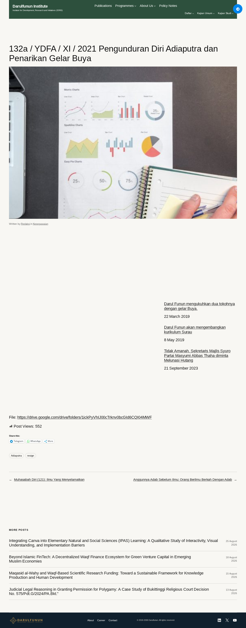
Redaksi (25, 223)
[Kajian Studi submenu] (232, 13)
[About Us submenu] (155, 6)
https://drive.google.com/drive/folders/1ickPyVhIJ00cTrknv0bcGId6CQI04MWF (84, 417)
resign (30, 455)
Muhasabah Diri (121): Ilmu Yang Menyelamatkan (49, 479)
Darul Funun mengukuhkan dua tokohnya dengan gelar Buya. (199, 306)
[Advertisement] (123, 263)
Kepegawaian (40, 223)
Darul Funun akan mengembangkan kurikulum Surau (195, 329)
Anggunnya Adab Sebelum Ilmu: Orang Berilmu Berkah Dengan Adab (182, 479)
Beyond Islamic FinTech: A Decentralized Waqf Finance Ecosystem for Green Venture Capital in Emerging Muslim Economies (100, 559)
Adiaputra (16, 455)
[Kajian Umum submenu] (213, 13)
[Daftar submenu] (193, 13)
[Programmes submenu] (135, 6)
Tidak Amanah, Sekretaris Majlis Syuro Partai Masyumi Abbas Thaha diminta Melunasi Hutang (197, 356)
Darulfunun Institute (30, 6)
